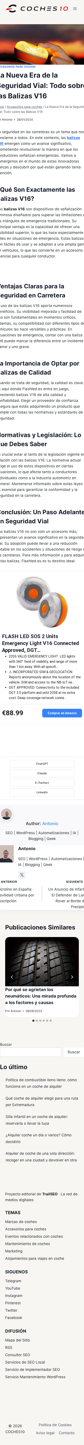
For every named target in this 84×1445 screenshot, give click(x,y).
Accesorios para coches (25, 1229)
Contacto (67, 1433)
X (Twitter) (42, 782)
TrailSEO (50, 1194)
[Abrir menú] (75, 8)
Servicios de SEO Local (25, 1362)
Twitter (11, 1310)
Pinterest (13, 1303)
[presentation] (42, 961)
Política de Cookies (55, 1425)
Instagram (13, 1295)
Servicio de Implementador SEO (32, 1369)
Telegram (13, 1281)
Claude (42, 773)
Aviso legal (45, 1433)
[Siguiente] (71, 977)
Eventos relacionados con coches (34, 1236)
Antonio (7, 119)
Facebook (13, 1318)
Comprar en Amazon (62, 713)
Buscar (6, 1044)
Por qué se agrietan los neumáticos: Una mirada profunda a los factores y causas (40, 996)
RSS (8, 1347)
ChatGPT (42, 763)
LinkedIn (42, 792)
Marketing (13, 1251)
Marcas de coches (21, 1222)
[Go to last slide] (12, 977)
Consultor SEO (17, 1355)
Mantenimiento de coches (27, 1244)
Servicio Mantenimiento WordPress (35, 1377)
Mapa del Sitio (17, 1340)
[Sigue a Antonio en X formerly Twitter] (21, 875)
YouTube (12, 1288)
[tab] (33, 1021)
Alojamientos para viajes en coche (34, 1258)
